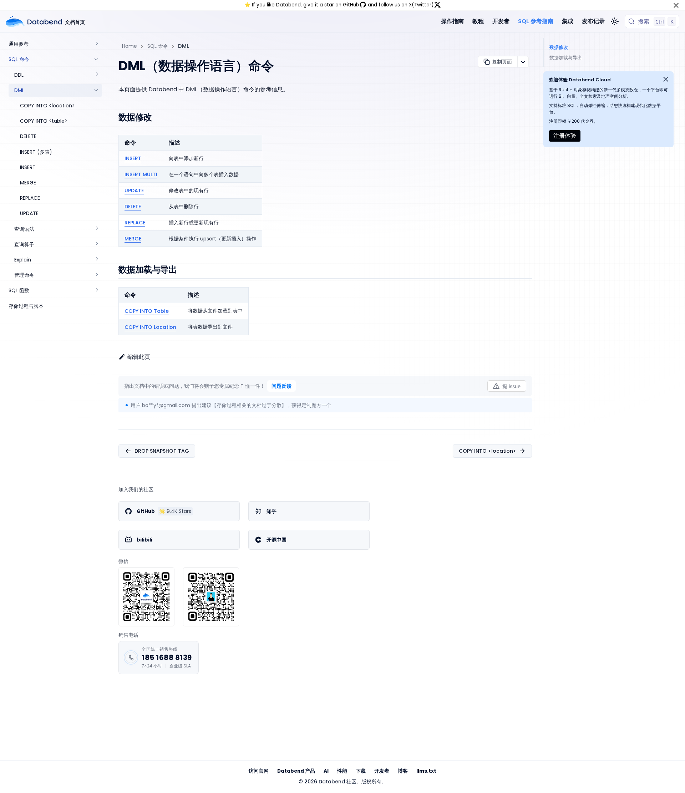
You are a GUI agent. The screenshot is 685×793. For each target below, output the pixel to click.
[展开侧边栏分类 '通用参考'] (96, 44)
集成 (567, 21)
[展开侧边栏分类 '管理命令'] (96, 275)
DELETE (133, 206)
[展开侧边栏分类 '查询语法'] (96, 229)
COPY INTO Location (150, 327)
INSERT (133, 158)
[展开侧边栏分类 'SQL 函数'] (96, 290)
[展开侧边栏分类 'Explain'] (96, 260)
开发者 (500, 21)
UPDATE (134, 190)
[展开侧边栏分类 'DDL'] (96, 74)
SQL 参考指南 (535, 21)
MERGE (133, 238)
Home (129, 46)
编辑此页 (138, 357)
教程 (478, 21)
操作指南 (452, 21)
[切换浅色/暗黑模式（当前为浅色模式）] (614, 21)
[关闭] (676, 5)
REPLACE (135, 222)
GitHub (351, 4)
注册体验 (564, 136)
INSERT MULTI (141, 174)
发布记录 (593, 21)
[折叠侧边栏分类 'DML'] (96, 90)
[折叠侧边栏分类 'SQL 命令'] (96, 59)
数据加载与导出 (565, 58)
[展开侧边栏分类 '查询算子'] (96, 244)
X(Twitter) (421, 4)
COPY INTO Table (147, 311)
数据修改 (558, 47)
